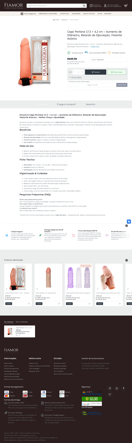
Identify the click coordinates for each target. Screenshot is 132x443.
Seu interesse (8, 322)
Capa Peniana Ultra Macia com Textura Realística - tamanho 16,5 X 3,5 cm (109, 293)
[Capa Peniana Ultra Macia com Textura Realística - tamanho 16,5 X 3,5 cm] (109, 277)
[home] (56, 19)
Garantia (90, 104)
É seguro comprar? (66, 104)
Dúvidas (58, 358)
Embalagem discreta (118, 53)
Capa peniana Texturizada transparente (78, 293)
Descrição (42, 104)
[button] (95, 72)
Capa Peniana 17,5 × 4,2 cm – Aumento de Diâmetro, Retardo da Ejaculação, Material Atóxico (25, 328)
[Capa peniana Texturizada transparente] (78, 277)
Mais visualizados (22, 322)
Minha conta (35, 358)
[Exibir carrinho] (126, 6)
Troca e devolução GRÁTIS (97, 53)
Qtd (70, 72)
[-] (74, 72)
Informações (10, 358)
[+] (82, 72)
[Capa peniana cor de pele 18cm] (48, 277)
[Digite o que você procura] (84, 6)
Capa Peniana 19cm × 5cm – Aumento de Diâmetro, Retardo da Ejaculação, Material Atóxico (18, 293)
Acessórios (64, 19)
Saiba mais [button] (95, 47)
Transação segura (77, 53)
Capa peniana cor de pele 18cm (46, 293)
